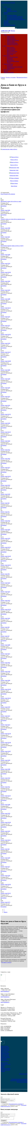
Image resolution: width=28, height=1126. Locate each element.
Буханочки (10, 65)
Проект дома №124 (6, 698)
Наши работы (4, 1062)
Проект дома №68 (5, 769)
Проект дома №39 (5, 760)
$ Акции (6, 22)
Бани (5, 46)
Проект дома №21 (5, 449)
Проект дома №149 (6, 556)
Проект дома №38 (5, 671)
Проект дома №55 (5, 600)
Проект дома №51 (5, 237)
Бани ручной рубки (12, 51)
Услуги (5, 14)
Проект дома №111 (6, 840)
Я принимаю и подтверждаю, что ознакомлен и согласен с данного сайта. (13, 1105)
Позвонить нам (23, 1073)
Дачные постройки (9, 72)
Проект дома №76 (5, 316)
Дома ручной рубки (12, 43)
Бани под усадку (11, 53)
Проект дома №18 (5, 343)
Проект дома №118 (6, 609)
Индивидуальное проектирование (16, 19)
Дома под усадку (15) (12, 44)
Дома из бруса (10, 36)
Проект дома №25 (5, 591)
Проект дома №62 (5, 458)
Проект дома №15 (5, 716)
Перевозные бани (8, 64)
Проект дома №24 (5, 582)
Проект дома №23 (5, 396)
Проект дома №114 (6, 308)
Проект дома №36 (5, 423)
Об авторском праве (22, 1082)
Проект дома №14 (5, 724)
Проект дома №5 (5, 503)
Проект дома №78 (5, 538)
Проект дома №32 (5, 520)
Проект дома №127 (6, 352)
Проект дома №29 (5, 494)
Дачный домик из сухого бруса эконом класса (13, 219)
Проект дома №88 (5, 299)
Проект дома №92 (5, 210)
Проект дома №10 (5, 778)
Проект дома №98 (5, 804)
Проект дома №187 (6, 751)
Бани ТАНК (10, 54)
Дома (5, 34)
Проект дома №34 (5, 263)
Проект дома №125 (6, 432)
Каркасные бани (11, 48)
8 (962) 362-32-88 (5, 30)
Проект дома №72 (5, 325)
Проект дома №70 (5, 707)
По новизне (12, 194)
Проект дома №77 (5, 866)
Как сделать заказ (5, 1069)
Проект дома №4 (5, 849)
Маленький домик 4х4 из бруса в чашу (11, 201)
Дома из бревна (11, 41)
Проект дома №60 (5, 370)
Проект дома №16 (5, 405)
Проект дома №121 (6, 893)
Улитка (9, 62)
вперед (5, 912)
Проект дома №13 (5, 467)
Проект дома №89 (5, 645)
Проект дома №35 (5, 831)
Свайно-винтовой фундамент (15, 18)
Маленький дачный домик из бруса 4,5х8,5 (12, 245)
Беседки (6, 71)
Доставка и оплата (6, 962)
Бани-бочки (4, 1058)
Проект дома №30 (5, 875)
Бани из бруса (10, 47)
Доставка (6, 20)
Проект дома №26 (5, 387)
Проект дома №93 (5, 529)
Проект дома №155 (6, 565)
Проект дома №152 (6, 414)
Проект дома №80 (5, 228)
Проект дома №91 (5, 662)
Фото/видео (7, 23)
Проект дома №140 (6, 689)
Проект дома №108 (6, 361)
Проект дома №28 (5, 378)
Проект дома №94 (5, 281)
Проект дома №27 (5, 653)
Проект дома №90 (5, 254)
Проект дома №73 (5, 902)
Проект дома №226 (6, 884)
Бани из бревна (11, 50)
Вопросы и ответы (12, 11)
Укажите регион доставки (8, 2)
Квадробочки (10, 60)
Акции (2, 1067)
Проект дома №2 (5, 511)
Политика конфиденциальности (18, 1080)
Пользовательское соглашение (19, 1079)
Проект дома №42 (5, 441)
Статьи (9, 8)
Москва (13, 30)
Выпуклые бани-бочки (13, 61)
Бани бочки (7, 55)
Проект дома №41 (5, 618)
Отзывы (6, 12)
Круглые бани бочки (12, 57)
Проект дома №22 (5, 485)
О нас (5, 7)
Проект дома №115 (6, 547)
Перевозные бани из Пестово (14, 67)
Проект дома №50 (5, 813)
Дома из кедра (10, 37)
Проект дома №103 (6, 334)
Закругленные (10, 68)
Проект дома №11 (5, 786)
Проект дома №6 (5, 627)
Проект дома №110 (6, 476)
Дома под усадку (5, 1050)
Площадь (6, 194)
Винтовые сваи (5, 1060)
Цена (2, 194)
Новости (9, 9)
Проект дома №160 (6, 272)
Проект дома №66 (5, 680)
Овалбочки (10, 58)
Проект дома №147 (6, 795)
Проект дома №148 (6, 742)
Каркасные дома (11, 39)
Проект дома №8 (5, 574)
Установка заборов (12, 15)
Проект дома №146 (6, 822)
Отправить (3, 1102)
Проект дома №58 (5, 857)
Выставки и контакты (9, 25)
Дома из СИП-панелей (13, 40)
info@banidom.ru (5, 991)
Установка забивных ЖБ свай (15, 16)
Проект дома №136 (6, 733)
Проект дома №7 (5, 636)
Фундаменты (7, 69)
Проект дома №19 (5, 290)
